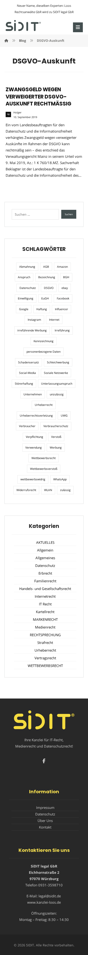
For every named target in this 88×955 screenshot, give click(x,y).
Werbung (56, 447)
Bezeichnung (46, 277)
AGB (46, 267)
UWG (64, 416)
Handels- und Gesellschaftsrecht (45, 588)
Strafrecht (45, 642)
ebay (64, 288)
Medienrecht (45, 627)
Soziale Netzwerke (56, 373)
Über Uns (45, 820)
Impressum (45, 807)
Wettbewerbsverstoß (43, 469)
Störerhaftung (24, 384)
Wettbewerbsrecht (43, 458)
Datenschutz (27, 288)
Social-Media (27, 373)
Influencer (61, 309)
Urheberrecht (44, 405)
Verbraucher (27, 426)
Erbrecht (45, 573)
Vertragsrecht (45, 658)
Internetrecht (45, 596)
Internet (54, 320)
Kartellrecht (45, 611)
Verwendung (33, 447)
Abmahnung (27, 267)
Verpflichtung (34, 437)
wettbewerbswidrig (32, 479)
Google (23, 309)
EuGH (45, 298)
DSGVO (49, 288)
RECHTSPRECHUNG (45, 634)
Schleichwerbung (58, 362)
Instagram (34, 320)
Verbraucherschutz (55, 426)
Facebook (63, 298)
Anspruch (24, 277)
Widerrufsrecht (26, 490)
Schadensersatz (28, 362)
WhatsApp (60, 479)
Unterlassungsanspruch (56, 384)
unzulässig (57, 394)
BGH (66, 277)
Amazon (62, 267)
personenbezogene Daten (44, 352)
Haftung (41, 309)
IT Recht (45, 604)
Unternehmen (32, 394)
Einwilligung (25, 298)
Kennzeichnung (44, 341)
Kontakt (45, 827)
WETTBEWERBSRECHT (45, 665)
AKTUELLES (45, 542)
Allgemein (45, 550)
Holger (17, 112)
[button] (78, 27)
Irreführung (62, 330)
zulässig (65, 490)
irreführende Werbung (32, 330)
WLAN (48, 490)
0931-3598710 (50, 885)
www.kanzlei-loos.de (44, 902)
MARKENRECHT (45, 619)
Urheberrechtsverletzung (36, 416)
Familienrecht (45, 581)
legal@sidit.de (50, 896)
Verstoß (56, 437)
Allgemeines (45, 557)
